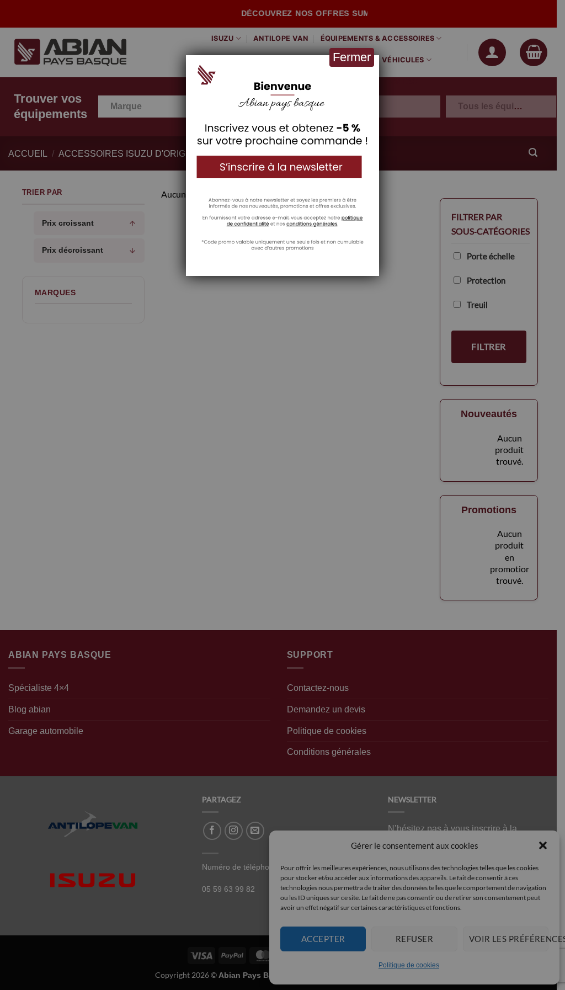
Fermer (352, 57)
